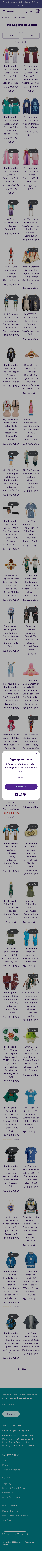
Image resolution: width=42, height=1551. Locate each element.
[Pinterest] (24, 794)
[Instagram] (20, 794)
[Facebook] (16, 794)
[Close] (36, 753)
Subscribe (21, 786)
